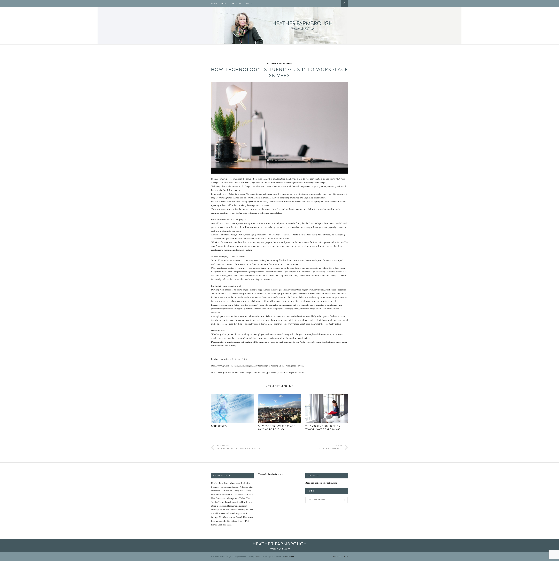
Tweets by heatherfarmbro (270, 474)
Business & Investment (279, 63)
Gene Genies (219, 426)
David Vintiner (289, 556)
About (224, 3)
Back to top (339, 556)
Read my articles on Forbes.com (321, 482)
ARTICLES (236, 3)
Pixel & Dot (258, 556)
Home (214, 3)
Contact (250, 3)
